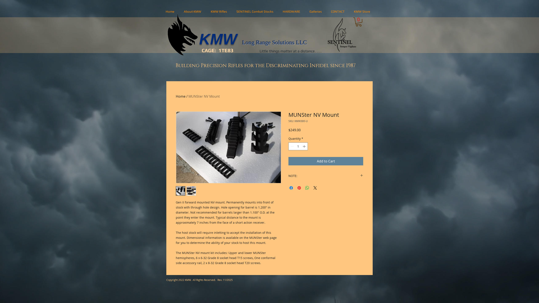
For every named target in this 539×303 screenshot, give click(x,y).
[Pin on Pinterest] (299, 198)
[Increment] (304, 157)
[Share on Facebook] (291, 198)
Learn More (319, 141)
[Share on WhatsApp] (307, 198)
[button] (192, 11)
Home (180, 96)
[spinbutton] (298, 157)
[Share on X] (315, 198)
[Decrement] (291, 157)
